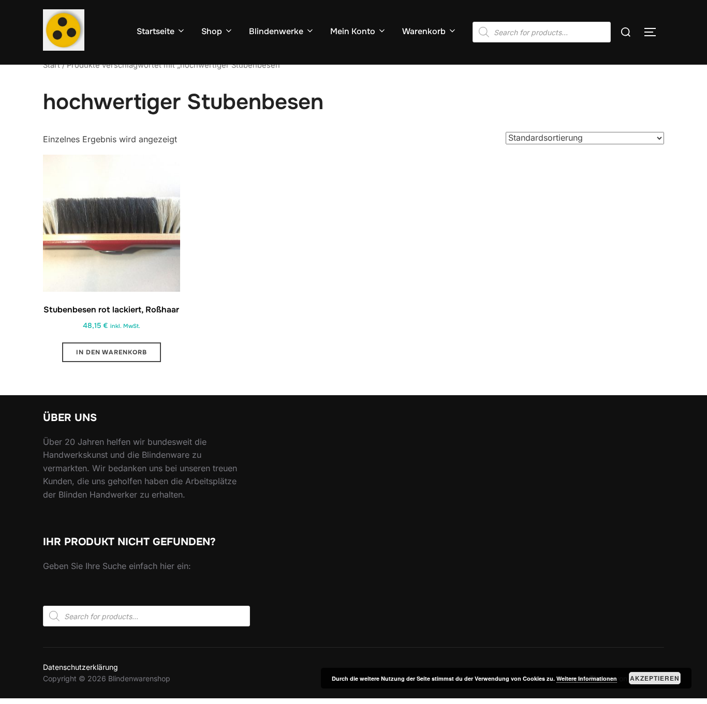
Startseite (155, 31)
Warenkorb (424, 31)
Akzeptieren (655, 678)
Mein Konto (352, 31)
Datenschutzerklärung (80, 667)
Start (51, 65)
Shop (211, 31)
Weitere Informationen (586, 678)
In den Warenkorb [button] (111, 352)
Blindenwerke (276, 31)
